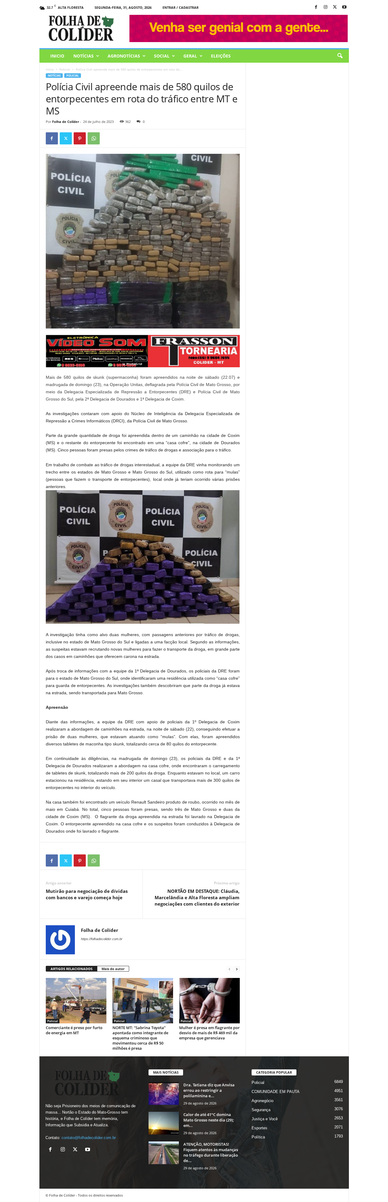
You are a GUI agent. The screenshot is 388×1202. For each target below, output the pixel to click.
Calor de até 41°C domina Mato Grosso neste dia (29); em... (208, 1120)
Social (161, 56)
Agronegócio (262, 1100)
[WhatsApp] (94, 138)
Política (258, 1137)
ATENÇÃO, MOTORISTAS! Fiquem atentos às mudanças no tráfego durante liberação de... (210, 1152)
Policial (64, 69)
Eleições (221, 56)
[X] (335, 7)
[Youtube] (344, 7)
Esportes (259, 1128)
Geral (190, 56)
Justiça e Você (265, 1119)
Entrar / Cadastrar (180, 7)
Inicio (57, 56)
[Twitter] (66, 138)
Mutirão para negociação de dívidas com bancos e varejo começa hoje (87, 894)
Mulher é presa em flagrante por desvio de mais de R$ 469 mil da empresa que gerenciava (209, 1033)
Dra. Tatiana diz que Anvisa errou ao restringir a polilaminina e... (209, 1090)
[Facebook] (316, 7)
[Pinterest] (80, 138)
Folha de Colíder (65, 121)
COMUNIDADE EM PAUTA (275, 1091)
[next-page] (237, 969)
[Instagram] (325, 7)
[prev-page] (229, 969)
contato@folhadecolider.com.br (89, 1137)
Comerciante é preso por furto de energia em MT (74, 1030)
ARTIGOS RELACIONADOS (71, 968)
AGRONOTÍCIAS (124, 56)
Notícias (83, 56)
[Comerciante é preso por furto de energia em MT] (76, 1000)
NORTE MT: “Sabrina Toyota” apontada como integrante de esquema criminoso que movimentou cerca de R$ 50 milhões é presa (140, 1038)
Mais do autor (113, 968)
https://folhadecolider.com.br (101, 939)
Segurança (261, 1110)
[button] (339, 56)
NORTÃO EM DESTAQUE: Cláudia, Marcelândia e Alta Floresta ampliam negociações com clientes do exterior (197, 897)
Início (50, 69)
